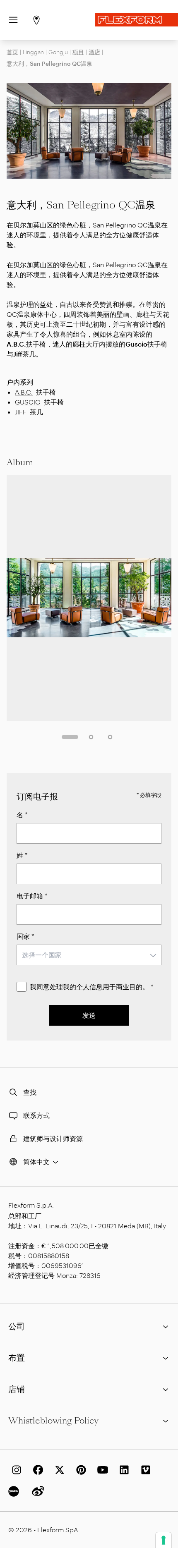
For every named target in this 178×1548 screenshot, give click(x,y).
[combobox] (89, 955)
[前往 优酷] (15, 1491)
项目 (78, 51)
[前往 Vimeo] (144, 1469)
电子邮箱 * (32, 896)
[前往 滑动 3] (110, 736)
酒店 (94, 51)
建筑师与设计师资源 (53, 1138)
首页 (12, 51)
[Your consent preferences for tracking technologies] (163, 1540)
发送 (89, 1015)
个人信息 (89, 987)
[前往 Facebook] (36, 1469)
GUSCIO (28, 402)
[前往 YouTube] (101, 1469)
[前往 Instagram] (15, 1469)
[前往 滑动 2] (91, 736)
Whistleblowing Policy (53, 1420)
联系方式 (36, 1115)
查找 (29, 1092)
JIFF (20, 412)
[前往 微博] (36, 1491)
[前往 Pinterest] (79, 1469)
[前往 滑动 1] (70, 736)
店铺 (16, 1389)
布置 (16, 1358)
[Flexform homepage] (136, 19)
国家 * (25, 936)
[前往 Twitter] (58, 1469)
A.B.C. (24, 392)
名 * (22, 814)
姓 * (22, 855)
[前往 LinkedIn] (122, 1469)
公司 (16, 1326)
